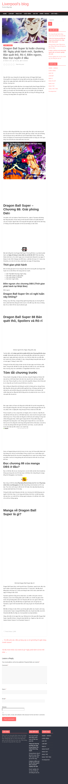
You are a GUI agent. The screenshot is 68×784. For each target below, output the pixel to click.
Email (4, 698)
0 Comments (25, 60)
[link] (24, 250)
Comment (5, 665)
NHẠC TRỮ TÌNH (53, 88)
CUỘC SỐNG (27, 13)
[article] (24, 249)
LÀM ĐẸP (11, 13)
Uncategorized (52, 91)
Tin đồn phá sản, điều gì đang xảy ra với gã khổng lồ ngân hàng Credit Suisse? (24, 641)
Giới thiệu (54, 13)
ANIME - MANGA (8, 45)
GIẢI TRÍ (35, 13)
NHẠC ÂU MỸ (52, 81)
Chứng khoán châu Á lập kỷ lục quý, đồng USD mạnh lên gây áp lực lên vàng (57, 46)
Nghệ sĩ (51, 78)
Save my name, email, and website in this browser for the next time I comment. (23, 714)
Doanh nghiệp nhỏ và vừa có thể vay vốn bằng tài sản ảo (34, 770)
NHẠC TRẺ (51, 86)
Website (4, 707)
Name (4, 689)
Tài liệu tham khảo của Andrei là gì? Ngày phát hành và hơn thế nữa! (23, 651)
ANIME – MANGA (44, 13)
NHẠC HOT (19, 13)
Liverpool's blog (15, 4)
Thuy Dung (17, 60)
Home (5, 13)
